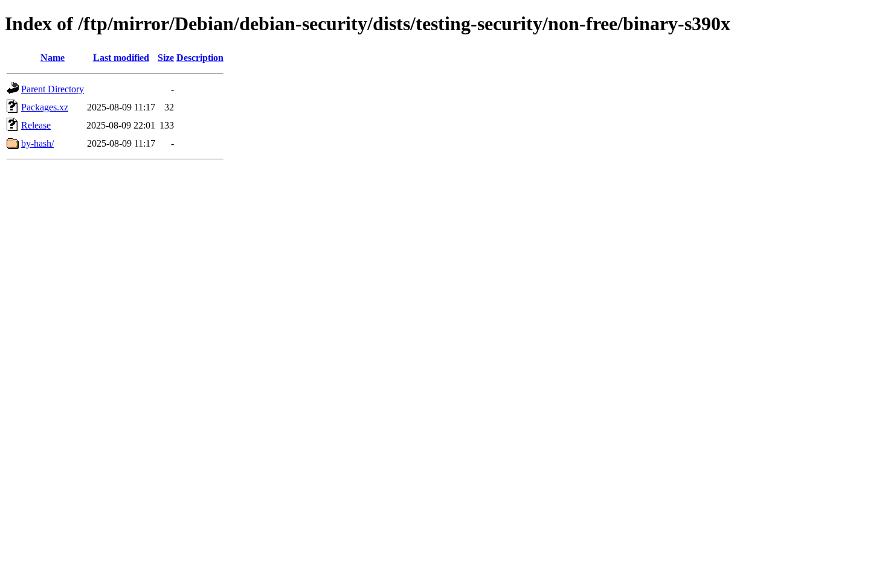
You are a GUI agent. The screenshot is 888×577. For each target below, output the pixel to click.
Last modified (121, 58)
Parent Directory (52, 89)
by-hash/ (37, 143)
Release (36, 125)
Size (166, 58)
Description (200, 58)
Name (52, 58)
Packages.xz (44, 107)
